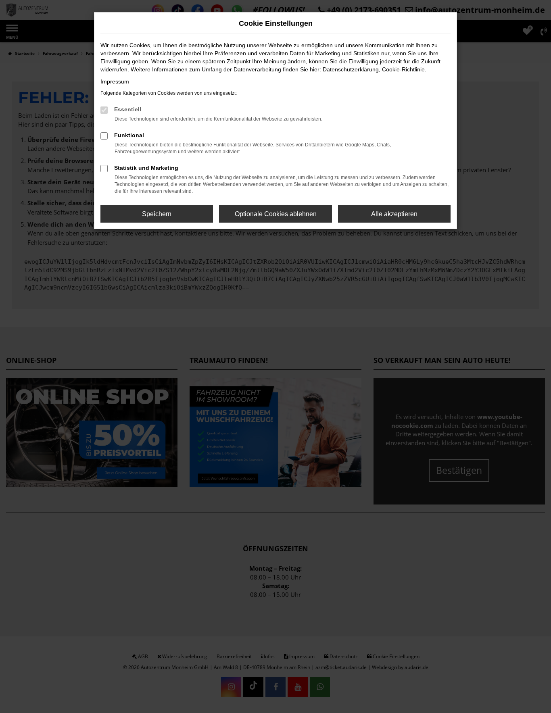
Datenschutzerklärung (351, 69)
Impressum (114, 81)
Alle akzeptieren (394, 214)
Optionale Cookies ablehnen (276, 214)
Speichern (156, 214)
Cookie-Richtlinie (403, 69)
